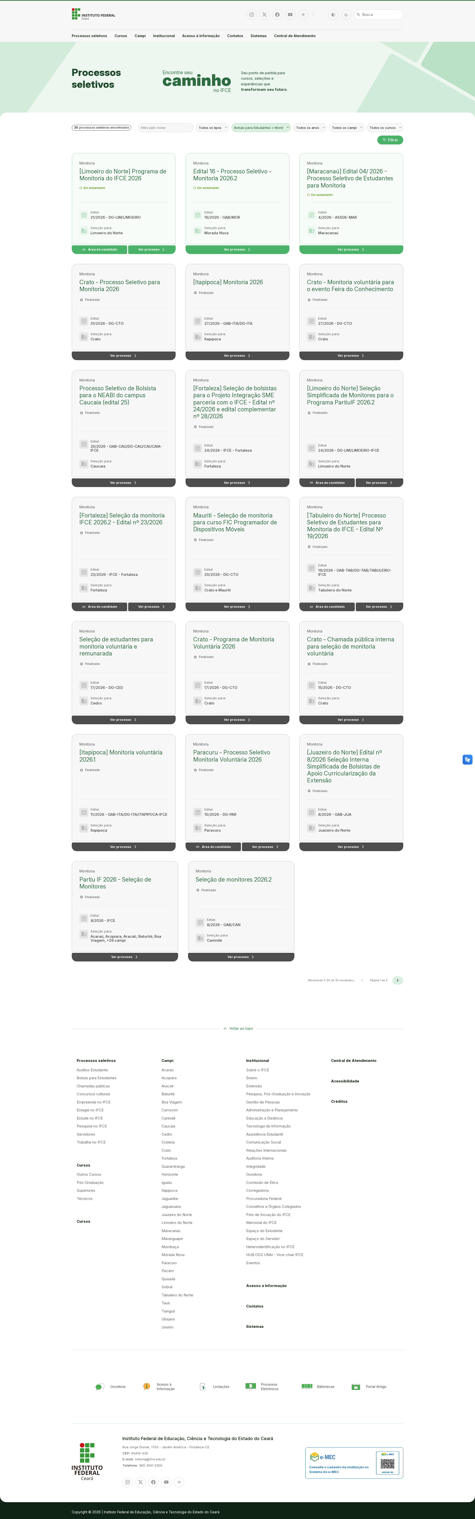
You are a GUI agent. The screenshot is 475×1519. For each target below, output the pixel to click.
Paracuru (169, 1263)
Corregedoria (257, 1190)
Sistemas (259, 36)
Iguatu (167, 1182)
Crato (166, 1150)
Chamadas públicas (93, 1086)
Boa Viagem (172, 1102)
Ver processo (152, 249)
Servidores (86, 1134)
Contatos (235, 36)
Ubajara (168, 1319)
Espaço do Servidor (263, 1238)
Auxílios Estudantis (92, 1070)
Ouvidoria (254, 1174)
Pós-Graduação (90, 1182)
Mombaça (170, 1246)
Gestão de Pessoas (263, 1102)
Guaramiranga (173, 1166)
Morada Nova (173, 1254)
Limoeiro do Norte (177, 1222)
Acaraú (167, 1070)
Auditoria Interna (260, 1158)
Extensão (254, 1086)
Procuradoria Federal (264, 1198)
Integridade (255, 1166)
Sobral (167, 1287)
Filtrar (390, 139)
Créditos (339, 1101)
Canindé (168, 1118)
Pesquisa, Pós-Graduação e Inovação (278, 1094)
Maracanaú (171, 1230)
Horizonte (170, 1174)
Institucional (164, 36)
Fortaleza (169, 1158)
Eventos (253, 1263)
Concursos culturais (93, 1094)
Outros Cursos (89, 1174)
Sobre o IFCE (257, 1070)
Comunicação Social (263, 1142)
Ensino (251, 1077)
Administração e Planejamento (272, 1110)
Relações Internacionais (266, 1150)
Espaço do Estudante (264, 1230)
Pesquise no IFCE (92, 1126)
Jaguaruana (171, 1206)
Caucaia (168, 1126)
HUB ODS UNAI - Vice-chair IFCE (274, 1254)
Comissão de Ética (262, 1182)
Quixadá (168, 1279)
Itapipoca (169, 1190)
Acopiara (169, 1077)
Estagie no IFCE (90, 1110)
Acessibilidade (345, 1081)
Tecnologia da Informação (268, 1126)
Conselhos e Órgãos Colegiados (273, 1206)
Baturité (168, 1094)
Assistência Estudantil (264, 1134)
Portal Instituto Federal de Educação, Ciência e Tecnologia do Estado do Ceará (94, 14)
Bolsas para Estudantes (97, 1077)
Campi (140, 36)
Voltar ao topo (241, 1028)
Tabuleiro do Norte (177, 1295)
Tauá (166, 1303)
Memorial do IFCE (261, 1222)
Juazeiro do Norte (177, 1214)
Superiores (86, 1190)
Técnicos (85, 1198)
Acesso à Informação (201, 36)
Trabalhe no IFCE (91, 1142)
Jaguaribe (170, 1198)
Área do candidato (99, 249)
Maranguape (172, 1238)
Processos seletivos (89, 36)
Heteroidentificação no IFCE (270, 1246)
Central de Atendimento (295, 36)
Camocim (170, 1110)
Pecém (168, 1270)
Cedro (167, 1134)
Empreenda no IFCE (94, 1102)
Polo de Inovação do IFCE (268, 1214)
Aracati (167, 1086)
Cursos (121, 36)
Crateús (168, 1142)
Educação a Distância (264, 1118)
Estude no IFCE (90, 1118)
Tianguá (168, 1311)
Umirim (167, 1327)
